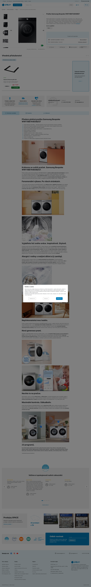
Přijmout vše (59, 298)
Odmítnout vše (32, 298)
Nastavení (46, 298)
